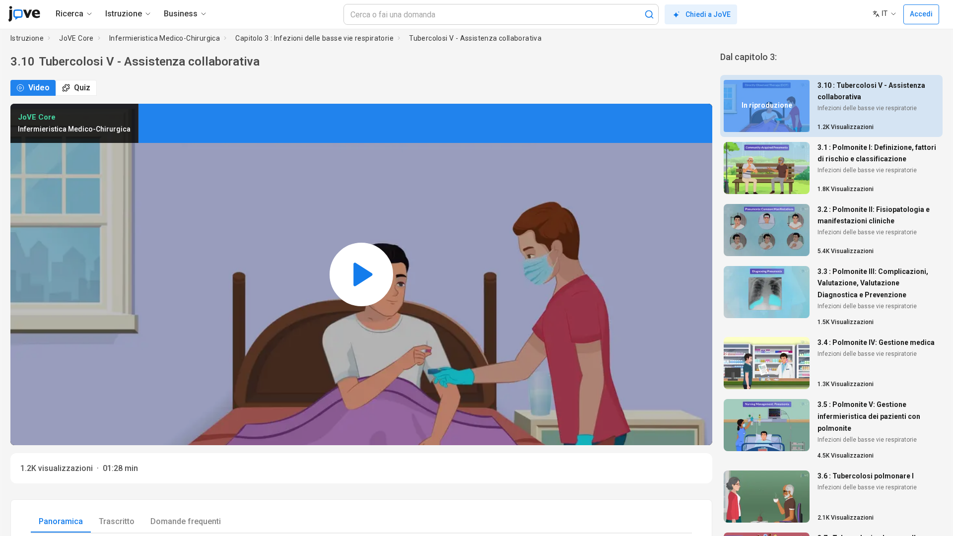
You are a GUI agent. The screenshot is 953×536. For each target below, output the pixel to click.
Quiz (82, 87)
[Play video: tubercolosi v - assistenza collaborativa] (361, 274)
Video (39, 87)
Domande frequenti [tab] (185, 521)
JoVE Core (76, 38)
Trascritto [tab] (117, 521)
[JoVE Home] (24, 14)
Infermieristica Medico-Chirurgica (164, 38)
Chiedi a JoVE (708, 14)
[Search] (649, 14)
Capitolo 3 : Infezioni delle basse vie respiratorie (314, 38)
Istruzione (27, 38)
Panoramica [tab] (61, 521)
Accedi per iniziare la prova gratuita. (485, 123)
